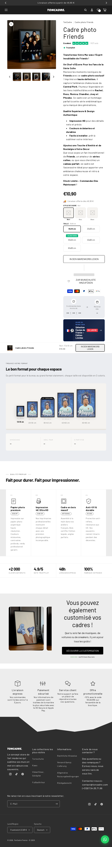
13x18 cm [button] (72, 229)
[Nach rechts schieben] (53, 76)
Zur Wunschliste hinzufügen (86, 281)
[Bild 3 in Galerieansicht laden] (36, 77)
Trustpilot (70, 47)
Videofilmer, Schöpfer (38, 774)
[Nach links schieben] (9, 76)
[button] (98, 10)
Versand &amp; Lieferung (64, 764)
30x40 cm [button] (72, 239)
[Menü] (6, 10)
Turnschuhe (38, 759)
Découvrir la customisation (82, 650)
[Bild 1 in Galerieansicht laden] (17, 77)
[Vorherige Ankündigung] (5, 2)
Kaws (34, 765)
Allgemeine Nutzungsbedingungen (68, 774)
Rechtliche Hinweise (67, 756)
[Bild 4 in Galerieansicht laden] (46, 77)
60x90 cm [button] (72, 248)
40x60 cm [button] (91, 240)
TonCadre (67, 22)
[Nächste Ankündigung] (106, 2)
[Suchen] (85, 10)
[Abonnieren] (56, 803)
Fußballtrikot (38, 782)
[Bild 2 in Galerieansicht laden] (27, 77)
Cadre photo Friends (84, 22)
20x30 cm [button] (91, 229)
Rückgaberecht (64, 783)
